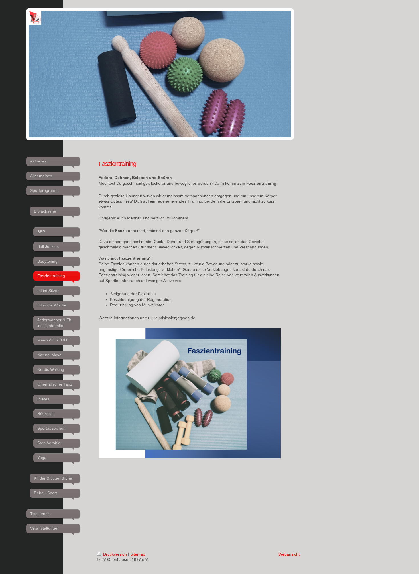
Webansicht (289, 554)
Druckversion (115, 554)
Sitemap (137, 554)
